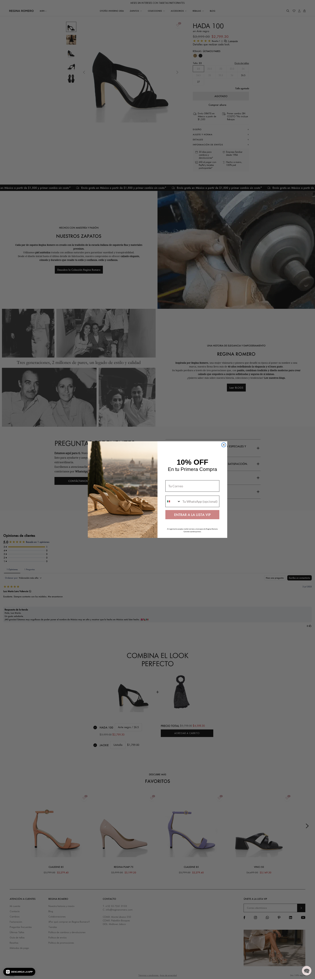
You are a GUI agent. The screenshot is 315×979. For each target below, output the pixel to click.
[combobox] (173, 501)
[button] (19, 972)
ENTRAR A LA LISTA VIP (192, 515)
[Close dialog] (223, 445)
